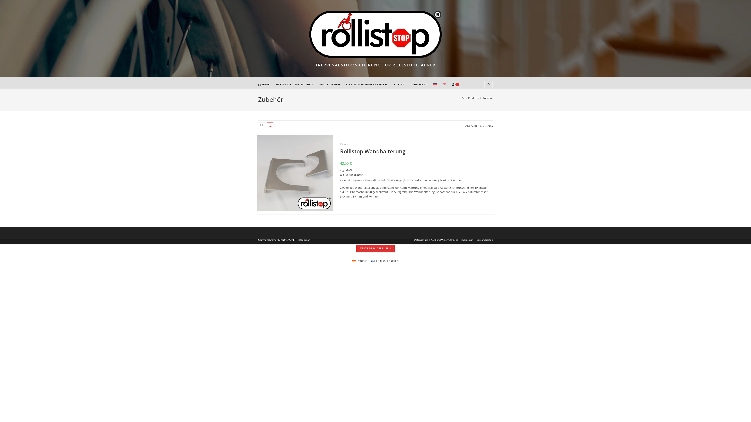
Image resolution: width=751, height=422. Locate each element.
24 (484, 125)
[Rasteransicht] (261, 125)
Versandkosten (354, 174)
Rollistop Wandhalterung (373, 151)
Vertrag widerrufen (375, 248)
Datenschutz (421, 239)
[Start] (463, 98)
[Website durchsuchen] (488, 85)
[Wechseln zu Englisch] (444, 85)
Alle (490, 125)
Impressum (467, 239)
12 (479, 125)
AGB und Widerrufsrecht (444, 239)
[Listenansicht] (270, 125)
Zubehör (488, 98)
